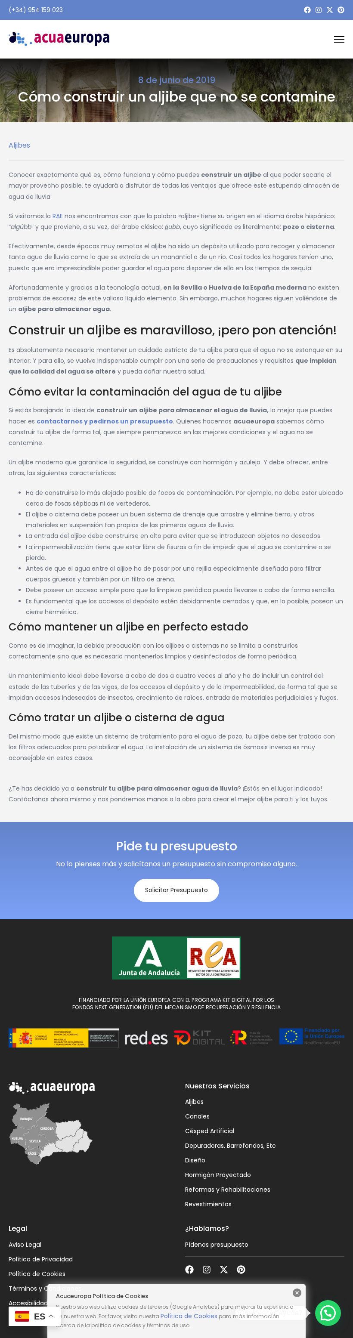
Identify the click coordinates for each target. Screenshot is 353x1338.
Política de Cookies (189, 1316)
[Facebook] (307, 9)
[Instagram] (318, 9)
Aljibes (19, 145)
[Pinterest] (341, 9)
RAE (58, 216)
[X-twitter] (329, 9)
